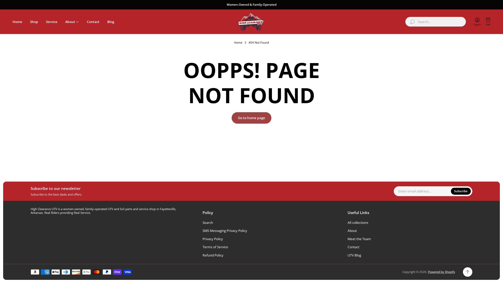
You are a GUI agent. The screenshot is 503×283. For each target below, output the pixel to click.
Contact (353, 247)
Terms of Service (215, 247)
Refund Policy (213, 255)
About (352, 230)
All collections (358, 222)
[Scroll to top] (467, 272)
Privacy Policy (213, 239)
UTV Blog (354, 255)
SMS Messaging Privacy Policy (225, 230)
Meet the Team (359, 239)
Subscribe (461, 191)
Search (208, 222)
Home (238, 42)
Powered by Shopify (441, 272)
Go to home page (251, 118)
